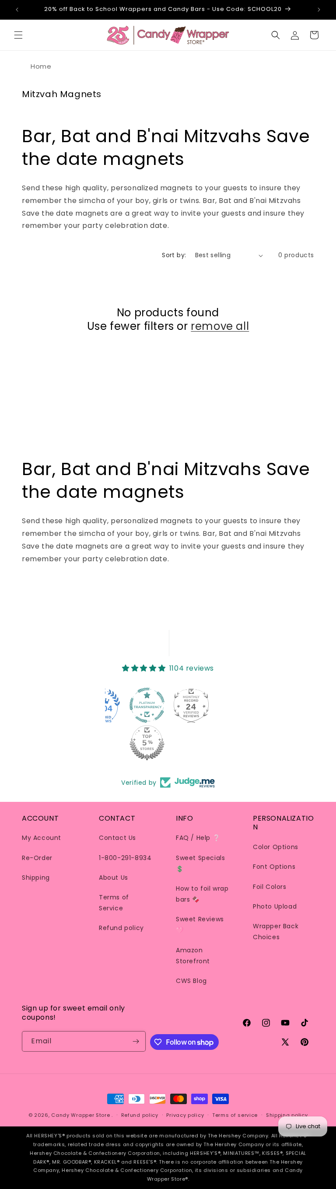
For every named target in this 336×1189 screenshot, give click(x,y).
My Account (41, 837)
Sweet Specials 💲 (200, 863)
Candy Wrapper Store (80, 1115)
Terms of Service (114, 903)
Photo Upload (275, 906)
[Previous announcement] (17, 9)
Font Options (274, 866)
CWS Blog (191, 980)
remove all (220, 326)
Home (41, 66)
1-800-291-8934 (125, 857)
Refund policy (121, 927)
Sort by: (174, 255)
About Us (113, 877)
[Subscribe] (135, 1041)
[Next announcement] (319, 9)
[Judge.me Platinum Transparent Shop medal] (147, 705)
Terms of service (235, 1115)
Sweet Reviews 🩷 (200, 924)
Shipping (36, 877)
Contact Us (117, 837)
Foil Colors (270, 886)
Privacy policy (185, 1115)
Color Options (275, 847)
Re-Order (37, 857)
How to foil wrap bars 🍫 (202, 894)
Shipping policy (287, 1115)
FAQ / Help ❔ (198, 837)
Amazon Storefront (193, 955)
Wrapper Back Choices (275, 931)
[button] (18, 35)
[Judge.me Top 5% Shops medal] (147, 742)
